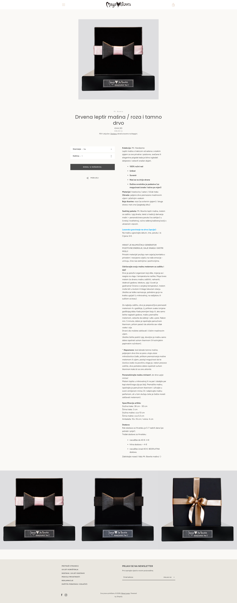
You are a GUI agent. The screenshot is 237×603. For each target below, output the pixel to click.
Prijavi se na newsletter (137, 566)
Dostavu (113, 134)
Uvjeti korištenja (70, 569)
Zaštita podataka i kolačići (74, 584)
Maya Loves (125, 593)
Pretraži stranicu (70, 566)
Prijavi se (168, 577)
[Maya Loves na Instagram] (66, 595)
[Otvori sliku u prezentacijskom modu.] (118, 59)
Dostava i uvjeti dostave (73, 573)
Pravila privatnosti (71, 577)
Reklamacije (67, 580)
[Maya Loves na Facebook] (61, 595)
